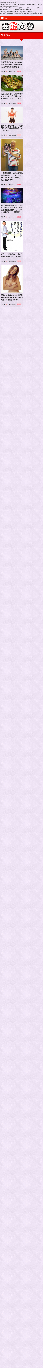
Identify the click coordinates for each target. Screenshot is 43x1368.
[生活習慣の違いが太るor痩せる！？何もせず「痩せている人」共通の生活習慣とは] (12, 53)
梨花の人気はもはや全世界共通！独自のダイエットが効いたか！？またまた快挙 (12, 297)
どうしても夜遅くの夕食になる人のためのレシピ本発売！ (12, 255)
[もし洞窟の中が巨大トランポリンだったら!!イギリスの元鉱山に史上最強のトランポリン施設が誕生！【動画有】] (12, 195)
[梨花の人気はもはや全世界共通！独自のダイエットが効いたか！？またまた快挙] (12, 279)
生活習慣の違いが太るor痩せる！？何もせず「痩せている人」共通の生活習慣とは (12, 64)
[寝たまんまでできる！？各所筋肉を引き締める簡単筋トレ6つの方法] (12, 115)
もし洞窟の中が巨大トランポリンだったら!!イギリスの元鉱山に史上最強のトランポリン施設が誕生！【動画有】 (12, 208)
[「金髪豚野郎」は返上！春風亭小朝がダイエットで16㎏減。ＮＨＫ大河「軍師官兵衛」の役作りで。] (12, 154)
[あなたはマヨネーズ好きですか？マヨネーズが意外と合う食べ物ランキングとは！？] (12, 83)
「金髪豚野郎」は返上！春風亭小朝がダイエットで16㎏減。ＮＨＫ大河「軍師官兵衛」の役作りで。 (12, 176)
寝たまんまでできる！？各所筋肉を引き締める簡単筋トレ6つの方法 (12, 128)
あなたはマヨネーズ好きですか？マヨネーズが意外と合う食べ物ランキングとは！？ (12, 96)
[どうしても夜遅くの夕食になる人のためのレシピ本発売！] (12, 236)
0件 (6, 71)
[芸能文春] (17, 27)
